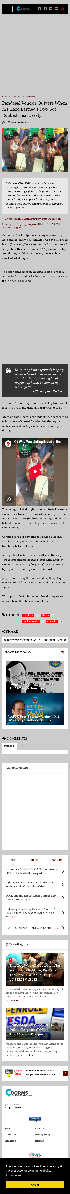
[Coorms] (24, 10)
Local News (16, 97)
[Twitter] (50, 9)
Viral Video (30, 97)
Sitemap (39, 1141)
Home (4, 97)
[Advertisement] (35, 55)
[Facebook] (45, 9)
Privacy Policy (42, 1134)
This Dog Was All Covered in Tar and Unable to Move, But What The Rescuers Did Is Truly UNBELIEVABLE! (35, 972)
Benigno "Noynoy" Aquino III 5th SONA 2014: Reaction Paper (31, 226)
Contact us (10, 1134)
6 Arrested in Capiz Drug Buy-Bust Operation (32, 219)
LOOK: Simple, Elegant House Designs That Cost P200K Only (40, 1072)
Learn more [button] (13, 1175)
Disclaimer (11, 1141)
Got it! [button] (35, 1184)
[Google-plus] (56, 9)
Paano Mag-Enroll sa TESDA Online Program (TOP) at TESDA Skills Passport (31, 1030)
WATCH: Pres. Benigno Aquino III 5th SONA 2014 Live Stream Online (34, 719)
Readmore (16, 1000)
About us (39, 1128)
